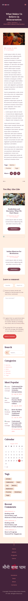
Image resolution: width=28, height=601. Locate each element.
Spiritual (8, 371)
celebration (9, 482)
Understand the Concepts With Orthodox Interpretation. (17, 389)
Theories (8, 373)
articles (8, 479)
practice (8, 168)
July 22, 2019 (18, 394)
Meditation (9, 367)
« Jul (6, 467)
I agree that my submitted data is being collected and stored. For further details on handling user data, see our (14, 320)
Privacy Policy (20, 323)
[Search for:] (16, 353)
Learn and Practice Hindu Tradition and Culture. (17, 400)
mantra (12, 165)
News (7, 369)
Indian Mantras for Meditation (14, 252)
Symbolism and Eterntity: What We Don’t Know (14, 211)
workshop (18, 492)
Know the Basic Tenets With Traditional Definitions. (17, 412)
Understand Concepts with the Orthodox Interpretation (17, 424)
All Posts (14, 22)
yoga (16, 168)
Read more (14, 229)
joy (7, 485)
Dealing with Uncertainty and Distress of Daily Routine (14, 515)
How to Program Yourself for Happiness (13, 533)
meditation (9, 489)
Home (9, 22)
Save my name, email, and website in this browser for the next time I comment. (14, 292)
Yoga (7, 375)
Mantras (8, 365)
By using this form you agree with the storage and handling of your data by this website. (14, 329)
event (18, 482)
